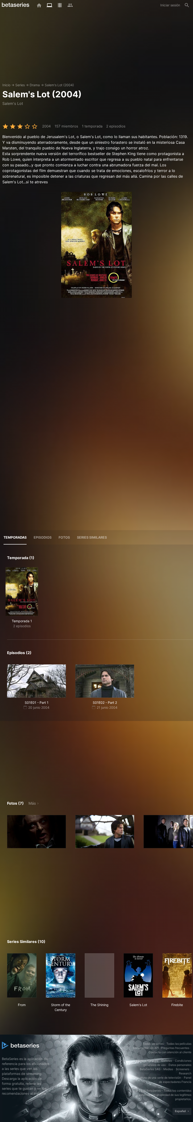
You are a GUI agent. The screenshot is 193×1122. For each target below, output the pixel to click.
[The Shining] (99, 975)
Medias (168, 1069)
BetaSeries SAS (150, 1069)
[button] (36, 831)
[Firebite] (177, 975)
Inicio (6, 85)
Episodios (43, 537)
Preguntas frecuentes (175, 1048)
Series (20, 85)
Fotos (64, 537)
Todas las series (153, 1043)
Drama (35, 85)
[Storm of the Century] (60, 975)
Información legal (147, 1060)
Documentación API (146, 1048)
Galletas (166, 1060)
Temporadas (15, 537)
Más (32, 803)
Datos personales (180, 1065)
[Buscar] (186, 5)
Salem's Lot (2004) (59, 85)
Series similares (92, 537)
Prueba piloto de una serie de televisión (155, 1077)
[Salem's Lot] (138, 975)
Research (185, 1073)
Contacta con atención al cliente (170, 1052)
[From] (21, 975)
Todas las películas (178, 1043)
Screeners (182, 1069)
